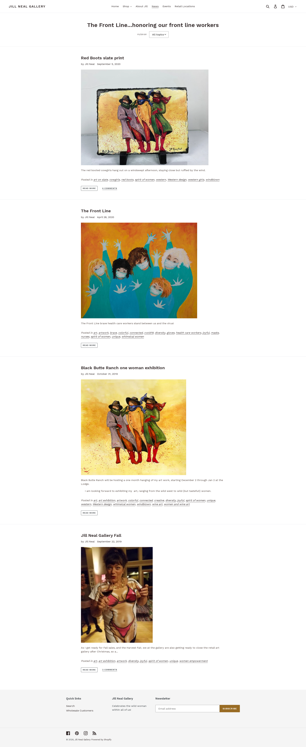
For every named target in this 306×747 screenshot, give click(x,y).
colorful (123, 332)
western (161, 179)
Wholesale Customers (79, 710)
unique (116, 336)
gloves (171, 332)
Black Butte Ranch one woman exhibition (123, 367)
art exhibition (106, 500)
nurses (85, 336)
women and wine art (177, 504)
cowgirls (114, 179)
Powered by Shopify (101, 739)
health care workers (188, 332)
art (95, 332)
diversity (160, 332)
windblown (212, 179)
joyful (206, 332)
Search (70, 705)
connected (136, 332)
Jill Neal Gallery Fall (101, 535)
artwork (103, 332)
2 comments (109, 670)
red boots (127, 179)
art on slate (100, 179)
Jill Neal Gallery (27, 6)
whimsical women (133, 336)
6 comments (109, 188)
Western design (177, 179)
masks (215, 332)
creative (159, 500)
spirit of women (144, 179)
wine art (157, 504)
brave (113, 332)
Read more (89, 188)
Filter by (142, 34)
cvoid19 (148, 332)
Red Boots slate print (102, 57)
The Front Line (96, 210)
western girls (196, 179)
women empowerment (193, 660)
